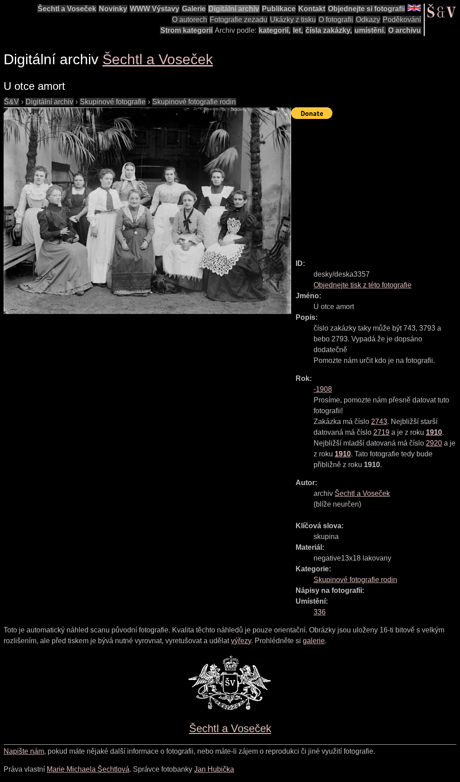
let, (298, 30)
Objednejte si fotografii (366, 9)
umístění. (369, 30)
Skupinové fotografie (113, 102)
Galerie (194, 9)
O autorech (189, 19)
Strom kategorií (186, 30)
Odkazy (368, 19)
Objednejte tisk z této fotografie (362, 285)
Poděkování (402, 19)
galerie (314, 641)
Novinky (113, 9)
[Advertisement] (375, 185)
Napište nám (24, 751)
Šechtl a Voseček (67, 9)
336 (320, 612)
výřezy (241, 641)
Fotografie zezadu (238, 19)
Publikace (279, 9)
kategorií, (274, 30)
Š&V (11, 102)
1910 (434, 432)
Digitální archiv (233, 9)
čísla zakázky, (328, 30)
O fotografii (335, 19)
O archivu (404, 30)
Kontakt (311, 9)
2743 (379, 421)
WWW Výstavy (154, 9)
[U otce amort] (147, 210)
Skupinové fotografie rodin (194, 102)
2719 (381, 432)
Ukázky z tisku (293, 19)
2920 (434, 443)
